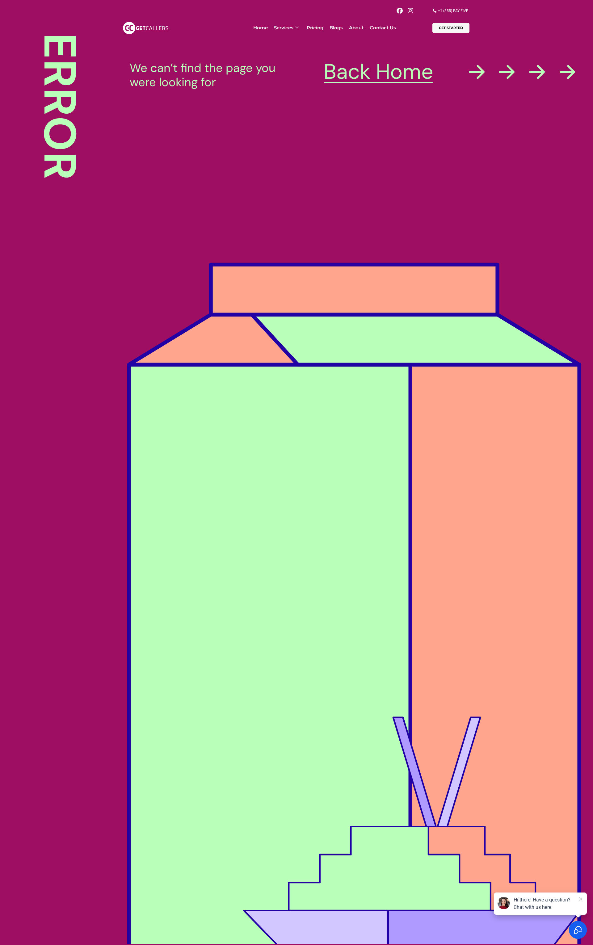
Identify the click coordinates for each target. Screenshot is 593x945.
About (356, 28)
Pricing (315, 28)
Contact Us (383, 28)
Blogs (336, 28)
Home (260, 28)
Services (283, 28)
